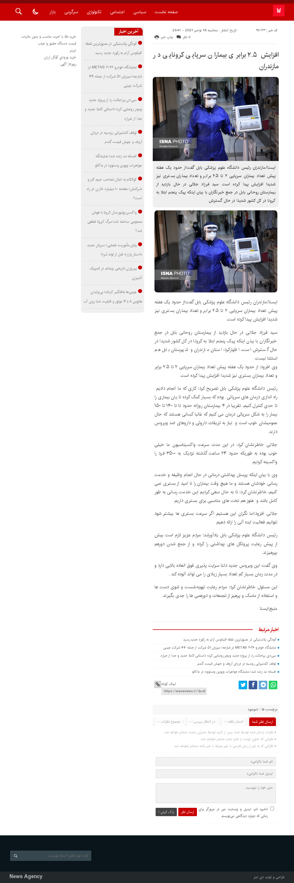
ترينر (73, 50)
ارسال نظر (187, 812)
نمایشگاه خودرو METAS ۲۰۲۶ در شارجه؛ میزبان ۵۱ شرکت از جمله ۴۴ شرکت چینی (219, 647)
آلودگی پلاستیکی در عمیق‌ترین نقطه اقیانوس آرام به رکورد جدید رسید (229, 639)
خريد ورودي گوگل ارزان (60, 57)
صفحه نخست (166, 11)
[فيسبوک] (253, 685)
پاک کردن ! (166, 812)
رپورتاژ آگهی (68, 64)
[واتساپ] (273, 685)
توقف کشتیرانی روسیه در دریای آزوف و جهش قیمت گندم (236, 663)
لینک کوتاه (168, 684)
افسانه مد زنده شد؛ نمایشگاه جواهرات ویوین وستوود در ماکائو (234, 671)
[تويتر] (243, 685)
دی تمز (259, 877)
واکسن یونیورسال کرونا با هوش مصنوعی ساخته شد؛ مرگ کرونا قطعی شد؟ (114, 221)
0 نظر (187, 37)
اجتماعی (117, 11)
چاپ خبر (167, 37)
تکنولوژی (94, 11)
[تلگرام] (263, 685)
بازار (52, 11)
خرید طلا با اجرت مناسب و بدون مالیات (49, 36)
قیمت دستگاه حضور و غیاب (57, 43)
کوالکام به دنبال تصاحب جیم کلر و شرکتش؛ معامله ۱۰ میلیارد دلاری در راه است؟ (114, 188)
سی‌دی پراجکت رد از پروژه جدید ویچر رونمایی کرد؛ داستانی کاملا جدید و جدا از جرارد (218, 655)
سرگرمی (71, 11)
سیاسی (139, 11)
